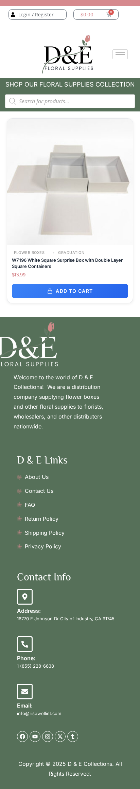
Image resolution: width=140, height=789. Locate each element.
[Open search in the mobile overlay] (70, 101)
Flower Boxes (29, 253)
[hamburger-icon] (120, 54)
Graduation (71, 253)
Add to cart (74, 291)
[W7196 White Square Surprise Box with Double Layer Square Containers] (70, 181)
